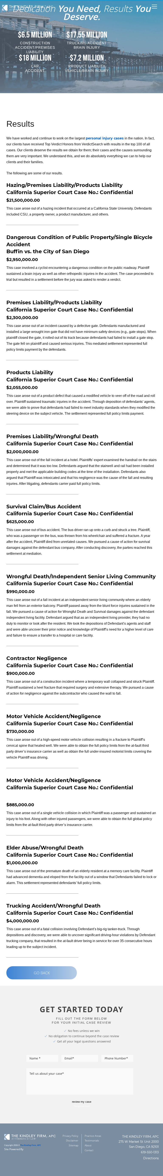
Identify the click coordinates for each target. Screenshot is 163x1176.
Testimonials (92, 1140)
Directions (151, 1158)
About (88, 1145)
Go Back (42, 972)
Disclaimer (72, 1140)
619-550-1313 (150, 1152)
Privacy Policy (70, 1136)
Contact (89, 1150)
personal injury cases (105, 138)
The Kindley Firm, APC (30, 1145)
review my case (81, 1101)
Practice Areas (93, 1136)
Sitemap (73, 1145)
